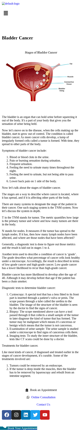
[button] (41, 13)
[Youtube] (45, 415)
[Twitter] (35, 415)
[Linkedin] (26, 415)
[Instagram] (16, 415)
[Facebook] (6, 415)
